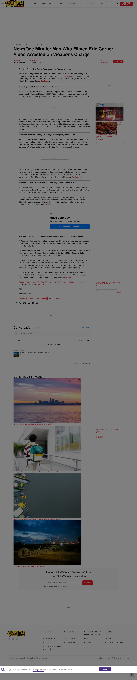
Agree (105, 669)
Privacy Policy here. (38, 671)
